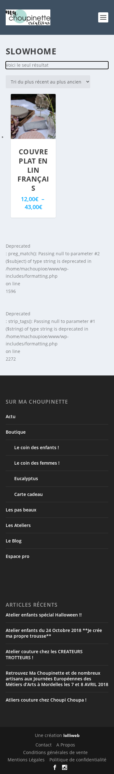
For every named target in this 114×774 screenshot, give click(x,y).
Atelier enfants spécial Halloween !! (44, 615)
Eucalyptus (26, 478)
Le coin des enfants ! (36, 447)
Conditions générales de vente (55, 752)
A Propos (65, 745)
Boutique (16, 432)
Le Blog (14, 541)
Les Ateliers (18, 525)
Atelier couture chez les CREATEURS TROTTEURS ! (44, 654)
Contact (43, 745)
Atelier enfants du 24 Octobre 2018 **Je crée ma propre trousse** (54, 633)
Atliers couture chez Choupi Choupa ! (46, 700)
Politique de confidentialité (77, 760)
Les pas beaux (21, 510)
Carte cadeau (28, 494)
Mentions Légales (26, 760)
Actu (11, 416)
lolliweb (71, 735)
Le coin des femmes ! (37, 463)
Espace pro (17, 556)
